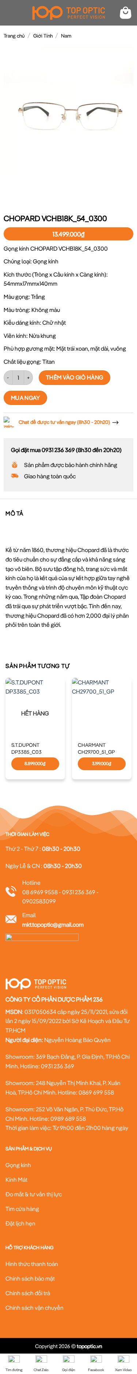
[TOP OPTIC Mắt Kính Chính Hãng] (68, 13)
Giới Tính (43, 35)
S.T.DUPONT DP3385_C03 (26, 748)
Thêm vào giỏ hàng (74, 377)
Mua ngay (25, 397)
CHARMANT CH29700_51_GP (96, 748)
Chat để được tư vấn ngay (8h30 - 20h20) (64, 422)
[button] (9, 13)
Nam (66, 35)
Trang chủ (14, 35)
